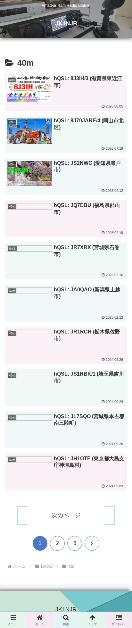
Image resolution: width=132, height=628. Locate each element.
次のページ (66, 515)
